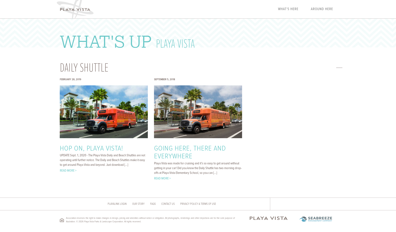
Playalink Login (117, 204)
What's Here (288, 9)
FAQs (153, 204)
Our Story (138, 204)
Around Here (322, 9)
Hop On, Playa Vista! (91, 148)
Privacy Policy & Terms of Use (198, 204)
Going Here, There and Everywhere (190, 152)
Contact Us (168, 204)
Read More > (68, 170)
